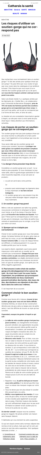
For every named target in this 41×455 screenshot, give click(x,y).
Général (17, 10)
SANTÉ (24, 10)
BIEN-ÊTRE (8, 10)
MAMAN (24, 13)
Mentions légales (16, 449)
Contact (27, 449)
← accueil (6, 3)
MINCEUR (31, 10)
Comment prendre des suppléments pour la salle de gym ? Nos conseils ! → (29, 436)
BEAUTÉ (16, 13)
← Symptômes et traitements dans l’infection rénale (9, 436)
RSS (38, 452)
